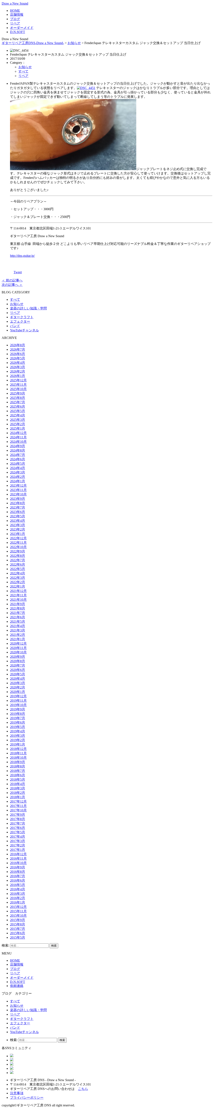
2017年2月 (17, 845)
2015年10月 (18, 915)
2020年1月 (17, 692)
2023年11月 (18, 490)
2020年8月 (17, 661)
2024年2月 (17, 477)
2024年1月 (17, 481)
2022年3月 (17, 577)
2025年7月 (17, 402)
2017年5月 (17, 832)
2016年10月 (18, 863)
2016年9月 (17, 867)
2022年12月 (18, 538)
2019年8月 (17, 713)
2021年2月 (17, 634)
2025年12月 (18, 380)
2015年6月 (17, 933)
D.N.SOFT (17, 32)
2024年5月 (17, 463)
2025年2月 (17, 424)
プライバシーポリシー (26, 1097)
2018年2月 (17, 792)
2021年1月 (17, 639)
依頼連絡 (16, 986)
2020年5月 (17, 674)
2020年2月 (17, 687)
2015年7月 (17, 928)
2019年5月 (17, 727)
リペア (15, 23)
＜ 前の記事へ (12, 280)
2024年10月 (18, 441)
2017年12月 (18, 801)
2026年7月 (17, 349)
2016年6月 (17, 880)
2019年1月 (17, 744)
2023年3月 (17, 525)
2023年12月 (18, 485)
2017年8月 (17, 819)
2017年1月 (17, 849)
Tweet (18, 272)
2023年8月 (17, 503)
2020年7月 (17, 665)
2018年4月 (17, 784)
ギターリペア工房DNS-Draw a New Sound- (33, 43)
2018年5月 (17, 779)
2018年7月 (17, 770)
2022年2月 (17, 582)
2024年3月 (17, 472)
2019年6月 (17, 722)
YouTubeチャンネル (24, 330)
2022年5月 (17, 569)
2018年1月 (17, 797)
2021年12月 (18, 591)
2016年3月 (17, 893)
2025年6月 (17, 406)
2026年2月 (17, 371)
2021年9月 (17, 604)
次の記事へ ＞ (12, 284)
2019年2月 (17, 740)
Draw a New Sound (15, 3)
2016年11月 (18, 858)
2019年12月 (18, 696)
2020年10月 (18, 652)
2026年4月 (17, 362)
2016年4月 (17, 889)
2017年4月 (17, 836)
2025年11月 (18, 384)
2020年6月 (17, 670)
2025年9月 (17, 393)
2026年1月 (17, 376)
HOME (15, 10)
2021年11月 (18, 595)
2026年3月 (17, 367)
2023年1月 (17, 534)
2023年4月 (17, 520)
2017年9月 (17, 814)
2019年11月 (18, 700)
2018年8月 (17, 766)
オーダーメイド (21, 27)
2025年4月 (17, 415)
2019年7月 (17, 718)
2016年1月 (17, 902)
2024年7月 (17, 455)
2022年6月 (17, 564)
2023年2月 (17, 529)
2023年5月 (17, 516)
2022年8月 (17, 555)
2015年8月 (17, 924)
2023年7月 (17, 507)
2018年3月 (17, 788)
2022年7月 (17, 560)
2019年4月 (17, 731)
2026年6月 (17, 354)
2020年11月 (18, 648)
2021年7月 (17, 613)
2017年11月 (18, 806)
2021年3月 (17, 630)
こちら (83, 1089)
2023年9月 (17, 498)
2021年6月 (17, 617)
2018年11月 (18, 753)
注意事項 (16, 1093)
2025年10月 (18, 389)
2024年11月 (18, 437)
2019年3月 (17, 735)
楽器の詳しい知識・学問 (28, 308)
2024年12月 (18, 433)
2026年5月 (17, 358)
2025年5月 (17, 411)
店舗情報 (16, 14)
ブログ (15, 19)
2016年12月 (18, 854)
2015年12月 (18, 907)
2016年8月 (17, 871)
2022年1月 (17, 586)
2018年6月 (17, 775)
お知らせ (74, 43)
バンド (15, 326)
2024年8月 (17, 450)
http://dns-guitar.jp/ (22, 255)
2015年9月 (17, 920)
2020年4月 (17, 678)
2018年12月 (18, 749)
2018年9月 (17, 762)
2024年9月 (17, 446)
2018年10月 (18, 757)
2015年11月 (18, 911)
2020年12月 (18, 643)
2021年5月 (17, 621)
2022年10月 (18, 547)
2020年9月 (17, 656)
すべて (23, 71)
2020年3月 (17, 683)
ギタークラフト (21, 317)
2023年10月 (18, 494)
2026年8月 (17, 345)
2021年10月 (18, 599)
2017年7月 (17, 823)
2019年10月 (18, 705)
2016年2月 (17, 898)
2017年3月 (17, 841)
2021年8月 (17, 608)
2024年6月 (17, 459)
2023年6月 (17, 512)
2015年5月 (17, 937)
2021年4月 (17, 626)
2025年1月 (17, 428)
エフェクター (20, 321)
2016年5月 (17, 885)
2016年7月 (17, 876)
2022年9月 (17, 551)
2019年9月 (17, 709)
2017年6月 (17, 828)
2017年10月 (18, 810)
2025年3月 (17, 419)
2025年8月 (17, 398)
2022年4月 (17, 573)
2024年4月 (17, 468)
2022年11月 (18, 542)
